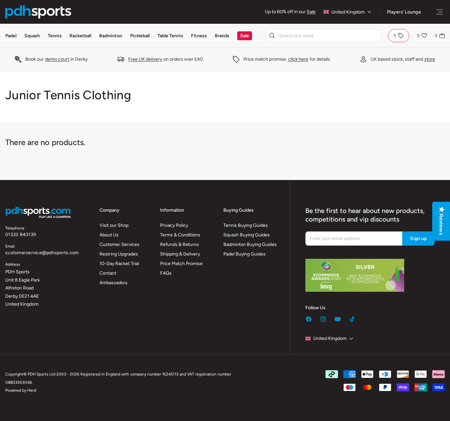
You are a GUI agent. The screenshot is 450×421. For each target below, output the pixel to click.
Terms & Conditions (180, 235)
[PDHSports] (38, 11)
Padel (10, 36)
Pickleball (140, 36)
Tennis (55, 36)
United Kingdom (348, 12)
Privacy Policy (174, 225)
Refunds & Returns (179, 244)
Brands (222, 36)
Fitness (199, 36)
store (429, 59)
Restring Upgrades (118, 254)
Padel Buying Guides (244, 254)
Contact (107, 273)
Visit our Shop (113, 225)
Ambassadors (113, 283)
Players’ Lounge (404, 12)
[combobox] (323, 35)
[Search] (272, 35)
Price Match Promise (181, 263)
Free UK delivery (145, 59)
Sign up (418, 238)
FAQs (166, 273)
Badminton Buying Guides (250, 244)
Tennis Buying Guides (245, 225)
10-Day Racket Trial (119, 263)
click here (298, 59)
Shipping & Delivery (180, 254)
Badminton (110, 36)
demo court (57, 59)
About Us (109, 235)
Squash (32, 36)
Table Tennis (170, 36)
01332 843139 (20, 234)
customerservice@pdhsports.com (42, 253)
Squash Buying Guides (246, 235)
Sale (311, 12)
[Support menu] (439, 11)
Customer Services (119, 244)
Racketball (80, 36)
